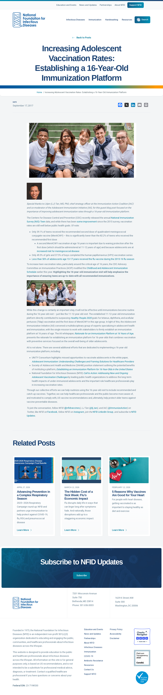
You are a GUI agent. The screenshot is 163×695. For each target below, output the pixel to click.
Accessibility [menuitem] (115, 634)
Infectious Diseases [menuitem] (93, 647)
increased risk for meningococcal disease (58, 251)
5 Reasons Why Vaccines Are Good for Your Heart (129, 493)
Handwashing (111, 19)
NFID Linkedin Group (103, 412)
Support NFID (135, 5)
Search (144, 19)
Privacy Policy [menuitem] (116, 629)
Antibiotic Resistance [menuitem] (93, 661)
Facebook (52, 412)
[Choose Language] (150, 5)
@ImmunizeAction (117, 408)
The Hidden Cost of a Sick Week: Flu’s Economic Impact (78, 495)
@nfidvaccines (72, 408)
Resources (127, 19)
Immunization (95, 19)
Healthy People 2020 (81, 318)
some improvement (87, 221)
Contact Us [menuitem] (89, 670)
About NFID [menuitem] (89, 643)
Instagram (78, 412)
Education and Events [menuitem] (93, 629)
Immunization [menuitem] (90, 652)
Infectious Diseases (75, 19)
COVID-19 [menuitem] (88, 656)
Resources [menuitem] (89, 665)
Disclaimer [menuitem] (114, 638)
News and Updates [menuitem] (92, 634)
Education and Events (66, 5)
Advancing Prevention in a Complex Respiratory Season (33, 495)
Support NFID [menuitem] (90, 674)
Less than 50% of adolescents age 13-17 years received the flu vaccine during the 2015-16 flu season (83, 259)
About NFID (120, 5)
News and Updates (88, 5)
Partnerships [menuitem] (90, 638)
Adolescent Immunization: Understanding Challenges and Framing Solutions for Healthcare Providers (83, 361)
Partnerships (106, 5)
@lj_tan (93, 408)
